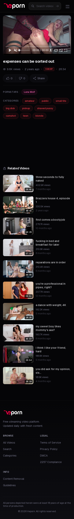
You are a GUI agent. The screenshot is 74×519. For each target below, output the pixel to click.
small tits (61, 101)
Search (7, 449)
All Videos (9, 442)
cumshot (11, 115)
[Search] (57, 6)
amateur (30, 101)
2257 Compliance (51, 462)
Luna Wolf (29, 92)
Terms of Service (50, 442)
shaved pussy (45, 108)
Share (41, 78)
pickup (26, 108)
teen (25, 115)
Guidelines (9, 485)
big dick (10, 108)
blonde (39, 115)
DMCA (44, 455)
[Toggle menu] (67, 6)
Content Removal (13, 479)
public (45, 101)
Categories (10, 455)
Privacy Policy (49, 449)
